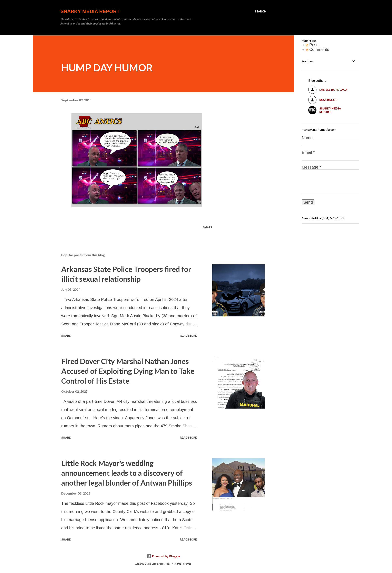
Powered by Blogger (165, 556)
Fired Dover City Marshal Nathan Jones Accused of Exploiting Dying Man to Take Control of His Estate (127, 371)
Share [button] (207, 227)
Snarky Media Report (90, 11)
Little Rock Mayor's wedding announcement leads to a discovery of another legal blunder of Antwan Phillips (126, 473)
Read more (188, 335)
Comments (318, 49)
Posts (314, 44)
